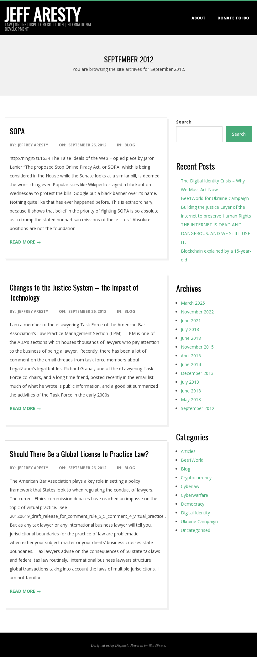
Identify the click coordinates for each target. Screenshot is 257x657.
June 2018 (191, 338)
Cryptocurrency (196, 478)
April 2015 (191, 356)
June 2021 (191, 320)
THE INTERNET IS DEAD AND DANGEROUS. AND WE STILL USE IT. (215, 233)
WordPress (157, 645)
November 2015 (197, 347)
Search (183, 122)
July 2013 (190, 382)
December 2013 (197, 373)
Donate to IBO (233, 18)
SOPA (17, 130)
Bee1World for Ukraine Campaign (215, 198)
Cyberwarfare (194, 495)
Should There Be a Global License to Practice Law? (79, 453)
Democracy (192, 504)
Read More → (25, 242)
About (198, 18)
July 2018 (190, 329)
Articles (188, 451)
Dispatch (121, 645)
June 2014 (191, 364)
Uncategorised (195, 530)
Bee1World (192, 460)
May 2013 (191, 399)
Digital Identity (195, 513)
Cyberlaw (190, 486)
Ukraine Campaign (199, 521)
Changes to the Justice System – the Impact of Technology (74, 292)
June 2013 (191, 391)
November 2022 (197, 312)
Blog (129, 145)
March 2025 (193, 303)
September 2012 (197, 408)
